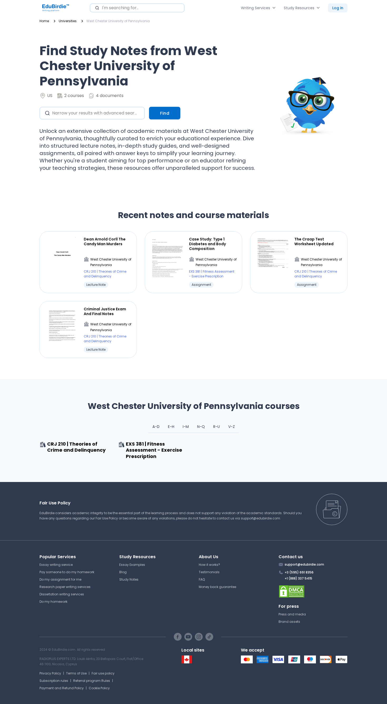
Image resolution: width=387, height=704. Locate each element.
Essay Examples (132, 564)
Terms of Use (76, 673)
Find (164, 113)
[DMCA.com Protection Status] (313, 591)
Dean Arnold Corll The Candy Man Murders (105, 241)
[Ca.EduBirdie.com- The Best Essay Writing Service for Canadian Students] (186, 662)
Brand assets (289, 621)
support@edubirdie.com (260, 518)
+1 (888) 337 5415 (298, 578)
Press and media (292, 614)
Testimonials (209, 572)
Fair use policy (103, 673)
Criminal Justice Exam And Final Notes (105, 311)
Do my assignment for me (60, 579)
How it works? (209, 564)
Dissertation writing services (61, 594)
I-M (186, 426)
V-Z (231, 426)
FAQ (202, 579)
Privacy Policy (50, 673)
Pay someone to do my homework (66, 572)
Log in (337, 8)
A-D (156, 426)
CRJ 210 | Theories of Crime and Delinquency (105, 273)
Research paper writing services (65, 587)
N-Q (201, 426)
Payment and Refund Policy (61, 688)
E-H (171, 426)
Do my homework (53, 601)
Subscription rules (53, 680)
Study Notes (128, 579)
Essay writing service (56, 564)
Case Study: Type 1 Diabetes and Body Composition (207, 244)
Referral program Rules (91, 680)
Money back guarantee (217, 587)
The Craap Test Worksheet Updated (314, 241)
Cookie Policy (99, 688)
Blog (123, 572)
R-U (216, 426)
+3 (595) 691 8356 (299, 572)
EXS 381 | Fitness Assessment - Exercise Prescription (211, 273)
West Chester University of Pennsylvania (110, 262)
